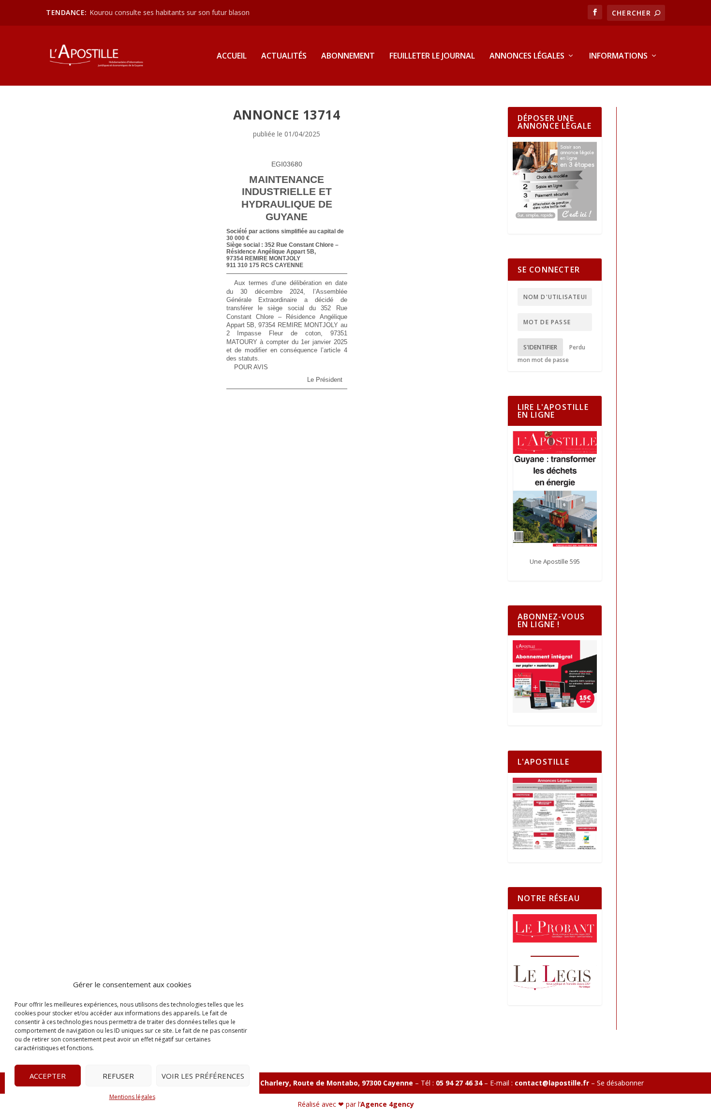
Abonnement (348, 56)
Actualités (284, 56)
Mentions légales (132, 1097)
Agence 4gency (387, 1104)
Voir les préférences (203, 1076)
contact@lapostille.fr (552, 1082)
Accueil (232, 56)
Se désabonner (620, 1082)
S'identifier (540, 347)
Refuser (118, 1076)
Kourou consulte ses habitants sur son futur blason (170, 12)
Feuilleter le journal (432, 56)
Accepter (48, 1076)
